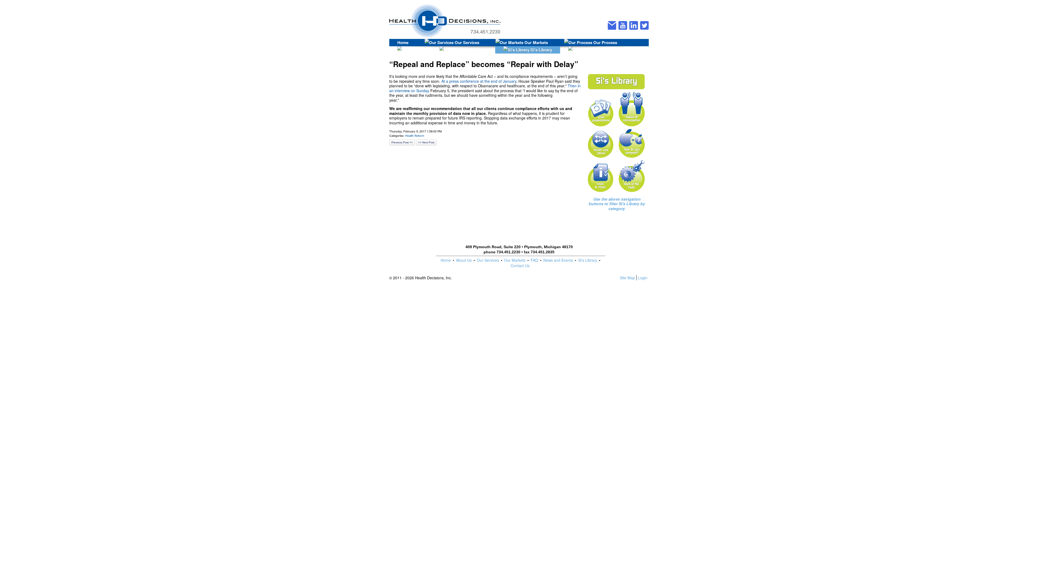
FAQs (417, 50)
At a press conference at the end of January (478, 81)
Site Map (627, 277)
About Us (464, 260)
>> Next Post (426, 142)
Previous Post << (402, 142)
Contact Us (476, 50)
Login (642, 277)
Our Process (604, 42)
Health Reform (414, 135)
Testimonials (608, 50)
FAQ (534, 260)
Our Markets (535, 42)
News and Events (558, 260)
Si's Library (540, 50)
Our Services (466, 42)
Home (402, 42)
